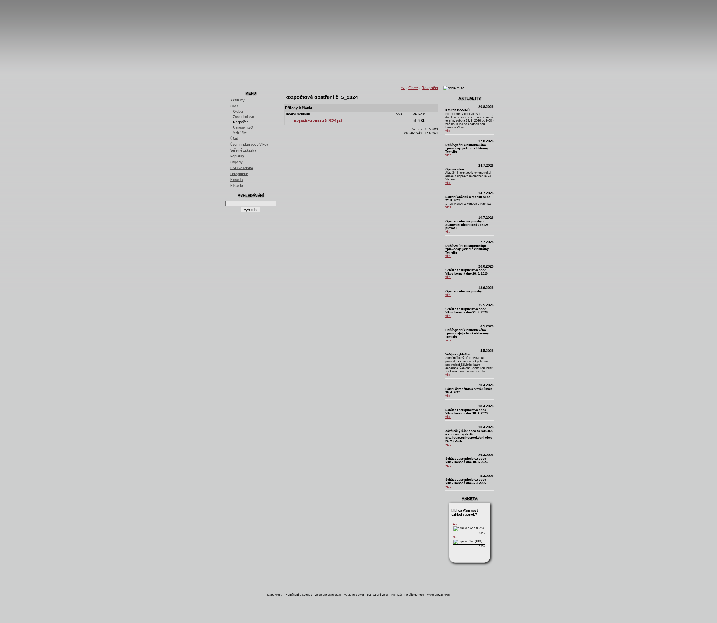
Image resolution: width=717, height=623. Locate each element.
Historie (236, 185)
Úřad (234, 138)
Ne (455, 537)
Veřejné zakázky (243, 150)
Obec (234, 106)
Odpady (236, 162)
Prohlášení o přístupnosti (407, 594)
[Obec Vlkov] (358, 42)
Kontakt (236, 180)
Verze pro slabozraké (328, 594)
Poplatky (237, 156)
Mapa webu (274, 594)
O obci (238, 111)
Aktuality (237, 100)
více (448, 131)
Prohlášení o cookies (299, 594)
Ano (455, 524)
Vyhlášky (240, 132)
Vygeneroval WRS (438, 594)
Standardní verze (377, 594)
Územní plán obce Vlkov (249, 144)
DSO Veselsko (241, 168)
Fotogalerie (239, 174)
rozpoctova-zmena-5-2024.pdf (318, 121)
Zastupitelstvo (243, 116)
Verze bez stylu (354, 594)
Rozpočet (240, 122)
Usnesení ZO (243, 127)
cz (403, 87)
